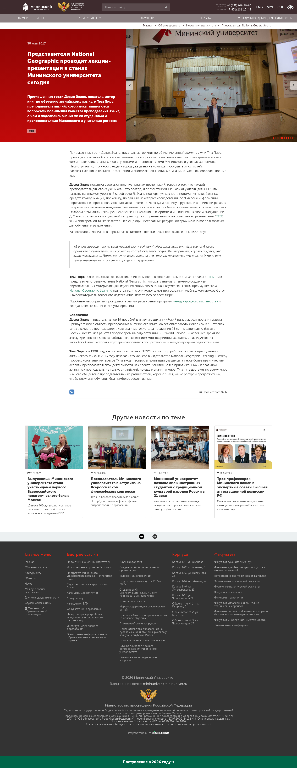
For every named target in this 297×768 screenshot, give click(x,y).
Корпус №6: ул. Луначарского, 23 (183, 588)
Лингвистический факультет (232, 625)
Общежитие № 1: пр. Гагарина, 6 (185, 605)
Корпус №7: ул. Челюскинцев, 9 (182, 597)
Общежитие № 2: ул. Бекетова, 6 (185, 613)
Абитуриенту (90, 18)
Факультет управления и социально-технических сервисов (237, 604)
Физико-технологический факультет (237, 586)
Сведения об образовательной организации (36, 611)
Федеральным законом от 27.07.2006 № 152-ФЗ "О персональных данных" (182, 718)
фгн (31, 131)
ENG (259, 7)
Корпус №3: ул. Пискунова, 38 (189, 574)
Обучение (148, 18)
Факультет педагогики (228, 592)
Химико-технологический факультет (237, 581)
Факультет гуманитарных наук (233, 561)
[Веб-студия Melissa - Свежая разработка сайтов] (158, 733)
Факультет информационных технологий (240, 620)
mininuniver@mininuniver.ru (165, 684)
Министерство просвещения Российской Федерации (148, 705)
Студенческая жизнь (38, 603)
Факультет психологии (228, 597)
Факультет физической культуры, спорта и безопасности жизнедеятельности (241, 613)
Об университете (32, 18)
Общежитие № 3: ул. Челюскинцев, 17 (185, 622)
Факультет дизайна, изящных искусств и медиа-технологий (239, 569)
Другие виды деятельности (42, 597)
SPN (270, 7)
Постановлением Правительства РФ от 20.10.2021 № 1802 (148, 721)
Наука (206, 18)
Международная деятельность (265, 18)
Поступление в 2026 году (147, 762)
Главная (29, 561)
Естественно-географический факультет (240, 575)
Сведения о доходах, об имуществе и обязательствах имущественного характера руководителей (148, 724)
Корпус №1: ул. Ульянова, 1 (189, 561)
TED (219, 216)
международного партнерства (195, 301)
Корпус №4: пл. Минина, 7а (189, 581)
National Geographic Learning (90, 290)
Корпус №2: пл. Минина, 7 (188, 567)
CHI (280, 7)
